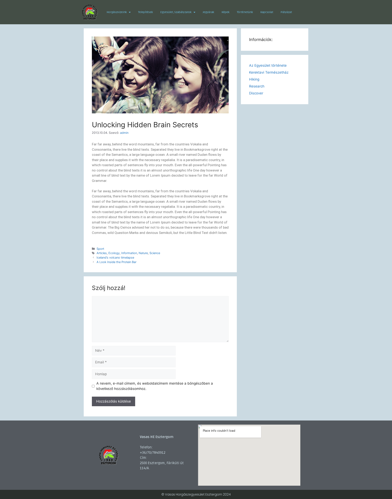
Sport (100, 248)
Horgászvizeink (117, 12)
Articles (102, 253)
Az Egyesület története (268, 65)
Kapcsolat (266, 12)
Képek (225, 12)
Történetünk (245, 12)
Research (256, 86)
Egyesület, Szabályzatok (176, 12)
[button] (118, 12)
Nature (143, 253)
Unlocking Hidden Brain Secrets (145, 124)
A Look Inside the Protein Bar (116, 262)
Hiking (254, 79)
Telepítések (145, 12)
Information (129, 253)
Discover (256, 93)
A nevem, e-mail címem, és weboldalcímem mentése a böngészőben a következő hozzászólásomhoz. (154, 386)
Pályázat (286, 12)
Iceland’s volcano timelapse (115, 257)
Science (154, 253)
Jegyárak (208, 12)
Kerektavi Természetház (268, 72)
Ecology (114, 253)
